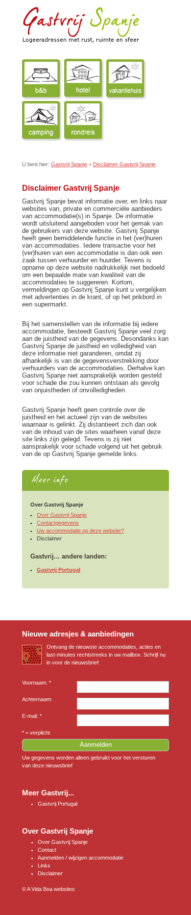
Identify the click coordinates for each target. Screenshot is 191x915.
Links (44, 865)
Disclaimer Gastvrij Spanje (124, 164)
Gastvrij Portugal (58, 570)
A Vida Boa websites (51, 889)
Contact (47, 850)
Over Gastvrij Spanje (62, 515)
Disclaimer (50, 873)
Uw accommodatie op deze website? (80, 531)
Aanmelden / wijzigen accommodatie (80, 858)
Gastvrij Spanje (69, 164)
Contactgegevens (58, 523)
